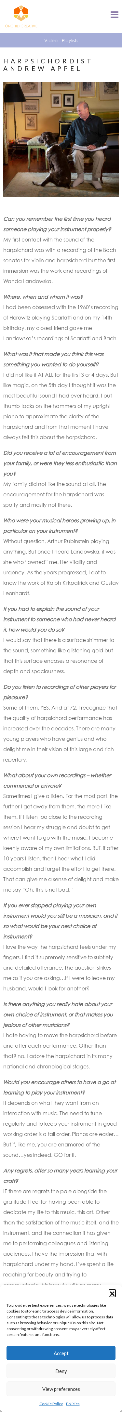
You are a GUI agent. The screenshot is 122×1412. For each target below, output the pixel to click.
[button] (112, 1292)
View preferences (61, 1389)
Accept (61, 1353)
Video (51, 40)
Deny (61, 1371)
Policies (73, 1403)
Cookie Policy (51, 1403)
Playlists (70, 40)
